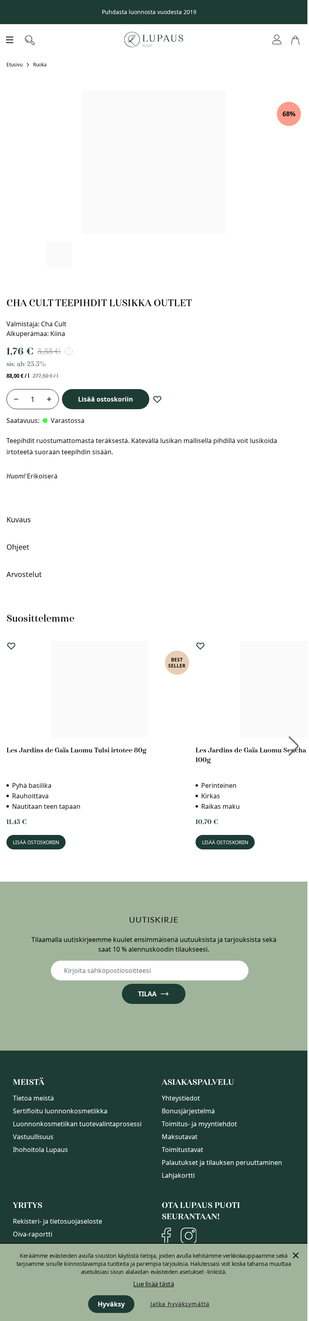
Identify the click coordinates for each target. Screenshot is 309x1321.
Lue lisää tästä (153, 1284)
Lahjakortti (178, 1175)
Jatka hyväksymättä (180, 1304)
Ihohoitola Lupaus (40, 1149)
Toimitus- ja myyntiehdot (199, 1123)
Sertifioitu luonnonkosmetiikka (60, 1111)
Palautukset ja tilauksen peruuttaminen (222, 1162)
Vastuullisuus (33, 1136)
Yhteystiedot (181, 1098)
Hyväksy (111, 1304)
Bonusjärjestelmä (188, 1111)
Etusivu (14, 65)
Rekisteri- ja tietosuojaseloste (57, 1221)
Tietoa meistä (33, 1098)
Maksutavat (180, 1136)
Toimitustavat (182, 1149)
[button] (152, 519)
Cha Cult (53, 323)
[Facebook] (166, 1236)
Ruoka (40, 65)
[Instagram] (188, 1236)
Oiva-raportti (32, 1234)
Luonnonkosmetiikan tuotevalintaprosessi (77, 1123)
